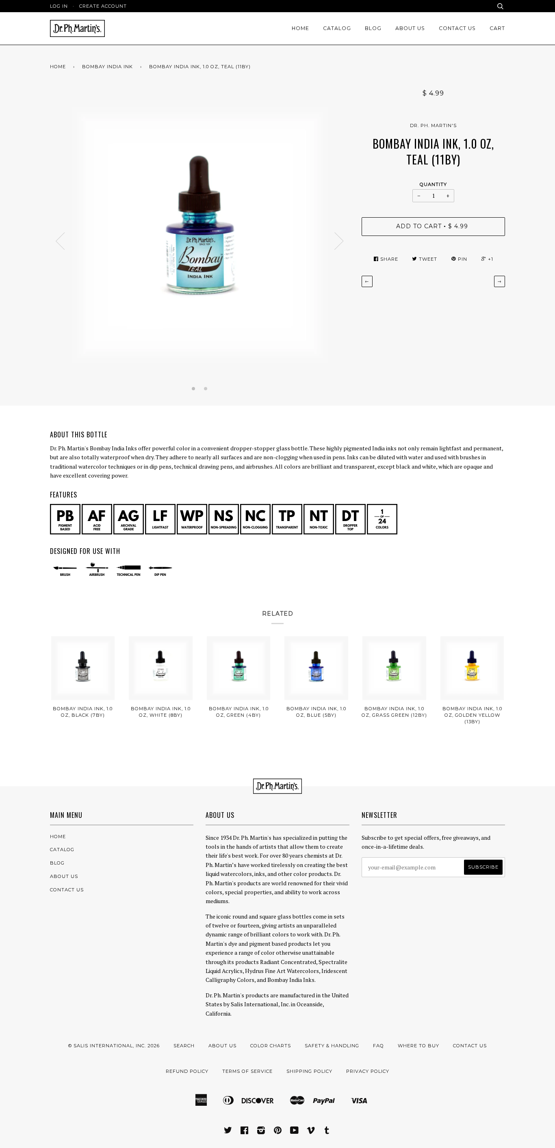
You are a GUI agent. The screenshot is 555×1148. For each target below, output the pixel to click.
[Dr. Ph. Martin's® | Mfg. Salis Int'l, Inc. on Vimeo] (311, 1132)
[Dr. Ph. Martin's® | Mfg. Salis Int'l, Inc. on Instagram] (261, 1132)
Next (339, 241)
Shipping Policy (309, 1071)
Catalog (337, 28)
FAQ (378, 1046)
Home (300, 28)
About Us (410, 28)
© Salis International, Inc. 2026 (114, 1046)
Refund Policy (187, 1071)
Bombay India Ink (107, 66)
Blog (373, 28)
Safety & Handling (332, 1046)
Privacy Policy (367, 1071)
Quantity (433, 184)
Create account (103, 6)
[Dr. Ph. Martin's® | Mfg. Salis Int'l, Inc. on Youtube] (294, 1132)
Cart (497, 28)
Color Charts (270, 1046)
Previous (60, 241)
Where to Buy (418, 1046)
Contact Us (457, 28)
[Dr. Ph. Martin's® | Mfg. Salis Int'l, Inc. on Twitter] (228, 1132)
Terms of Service (247, 1071)
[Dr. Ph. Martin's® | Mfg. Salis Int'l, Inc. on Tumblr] (327, 1132)
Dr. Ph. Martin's (433, 125)
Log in (59, 6)
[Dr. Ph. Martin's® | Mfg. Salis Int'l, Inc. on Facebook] (244, 1132)
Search (184, 1046)
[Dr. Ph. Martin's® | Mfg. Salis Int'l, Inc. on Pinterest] (277, 1132)
